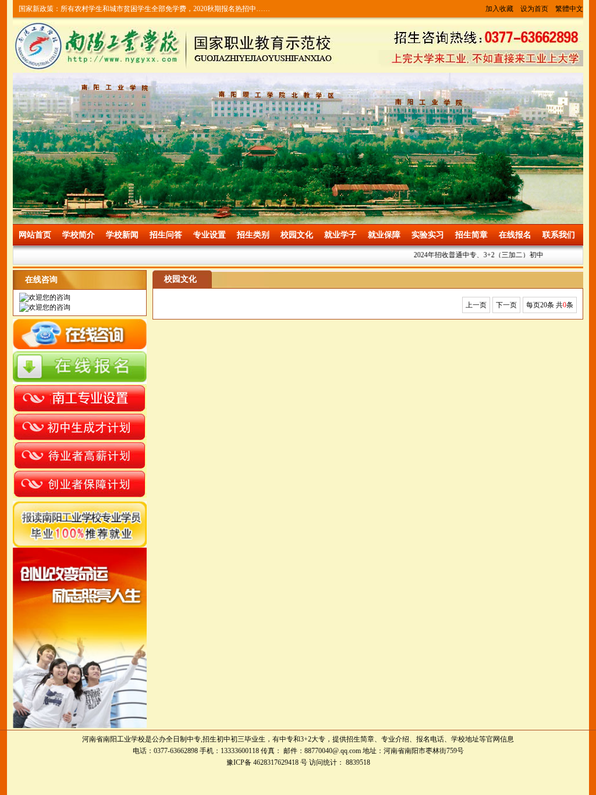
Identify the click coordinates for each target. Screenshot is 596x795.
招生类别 (253, 234)
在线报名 (515, 234)
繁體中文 (569, 9)
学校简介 (78, 234)
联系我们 (558, 234)
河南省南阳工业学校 (113, 739)
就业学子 (340, 234)
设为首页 (534, 9)
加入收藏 (499, 9)
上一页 (476, 305)
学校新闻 (122, 234)
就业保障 (384, 234)
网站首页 (35, 234)
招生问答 (166, 234)
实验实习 (427, 234)
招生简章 (471, 234)
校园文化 (297, 234)
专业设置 (209, 234)
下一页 (506, 305)
